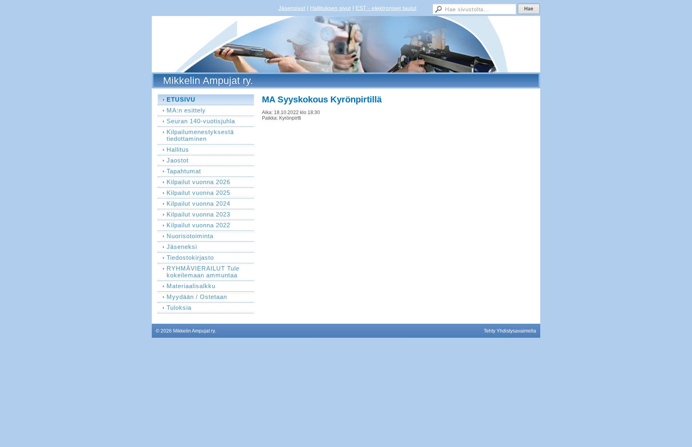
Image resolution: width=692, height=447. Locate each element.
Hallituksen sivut (330, 8)
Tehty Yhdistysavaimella (510, 331)
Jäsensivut (291, 8)
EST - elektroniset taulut (386, 8)
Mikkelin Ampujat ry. (208, 80)
